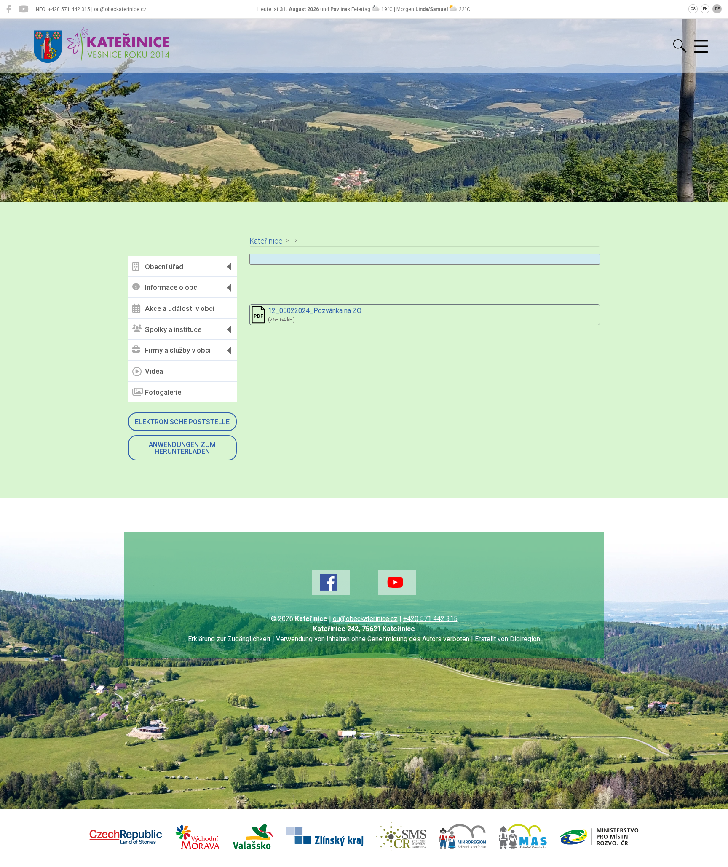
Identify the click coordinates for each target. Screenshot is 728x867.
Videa (154, 371)
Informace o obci (172, 287)
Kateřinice (266, 241)
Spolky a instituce (173, 329)
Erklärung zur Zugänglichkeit (229, 639)
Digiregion (525, 639)
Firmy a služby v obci (178, 350)
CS (693, 9)
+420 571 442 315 (430, 619)
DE (717, 9)
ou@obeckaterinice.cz (365, 619)
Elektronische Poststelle (182, 422)
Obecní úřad (164, 266)
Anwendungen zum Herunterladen (182, 448)
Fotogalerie (163, 392)
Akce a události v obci (179, 308)
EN (705, 9)
